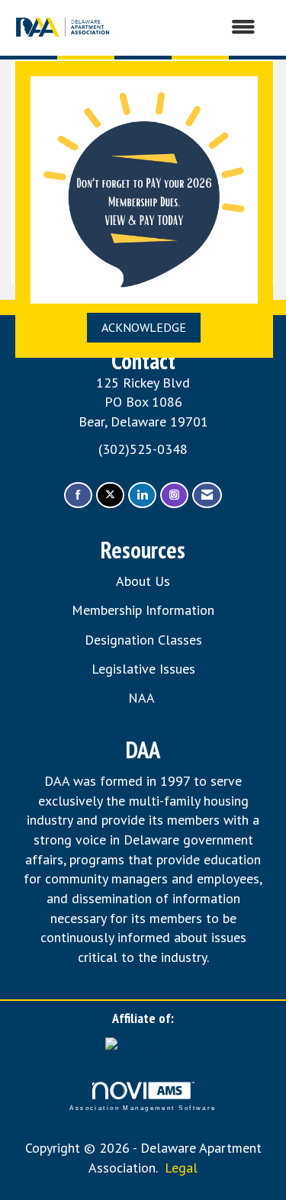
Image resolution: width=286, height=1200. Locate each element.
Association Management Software (142, 1108)
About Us (143, 581)
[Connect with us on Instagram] (174, 495)
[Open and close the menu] (192, 27)
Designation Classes (143, 639)
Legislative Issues (143, 668)
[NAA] (143, 1046)
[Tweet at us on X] (110, 495)
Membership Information (143, 610)
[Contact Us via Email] (207, 495)
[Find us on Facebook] (78, 495)
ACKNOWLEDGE (143, 327)
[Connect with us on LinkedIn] (142, 495)
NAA (143, 697)
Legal (181, 1167)
